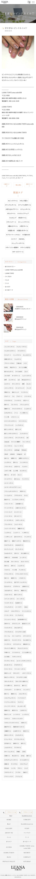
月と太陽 (6, 561)
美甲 (5, 379)
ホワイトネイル (23, 421)
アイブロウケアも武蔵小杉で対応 (13, 138)
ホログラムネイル (8, 545)
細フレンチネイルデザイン (11, 433)
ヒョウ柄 (15, 470)
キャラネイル (7, 644)
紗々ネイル (17, 685)
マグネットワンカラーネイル (11, 722)
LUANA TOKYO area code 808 (10, 175)
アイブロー (18, 772)
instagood (19, 454)
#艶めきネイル (13, 226)
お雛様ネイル (7, 731)
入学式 (23, 751)
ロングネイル (23, 470)
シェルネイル (21, 565)
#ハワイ (14, 239)
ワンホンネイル (8, 627)
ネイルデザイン (21, 351)
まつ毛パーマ (19, 178)
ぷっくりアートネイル (9, 706)
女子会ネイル (7, 743)
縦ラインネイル (18, 594)
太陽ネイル (7, 557)
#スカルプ (12, 218)
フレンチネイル (24, 462)
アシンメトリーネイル (10, 619)
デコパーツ (19, 396)
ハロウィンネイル (20, 520)
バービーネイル (8, 516)
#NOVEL (22, 239)
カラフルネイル (17, 644)
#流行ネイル (24, 226)
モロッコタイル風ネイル (22, 681)
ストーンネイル (20, 598)
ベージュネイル (8, 495)
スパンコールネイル (9, 598)
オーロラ (13, 475)
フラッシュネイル (24, 404)
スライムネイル (27, 636)
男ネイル (15, 462)
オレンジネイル (8, 450)
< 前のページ (7, 185)
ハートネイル (16, 714)
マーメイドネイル (8, 508)
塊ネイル (6, 475)
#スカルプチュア (23, 213)
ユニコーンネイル (8, 483)
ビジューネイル (8, 739)
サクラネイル (17, 747)
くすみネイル (22, 578)
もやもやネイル (8, 413)
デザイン (20, 768)
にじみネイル (27, 408)
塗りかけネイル (18, 536)
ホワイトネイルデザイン (10, 421)
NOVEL (6, 367)
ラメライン (20, 702)
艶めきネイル (26, 541)
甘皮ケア (25, 772)
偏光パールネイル (16, 541)
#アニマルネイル (10, 205)
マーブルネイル (19, 615)
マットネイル (25, 479)
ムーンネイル (23, 557)
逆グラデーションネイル (20, 582)
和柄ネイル (14, 458)
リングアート (16, 532)
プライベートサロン (9, 363)
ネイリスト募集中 (15, 441)
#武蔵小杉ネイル (22, 230)
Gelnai (26, 607)
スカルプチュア (24, 764)
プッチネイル (22, 570)
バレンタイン (26, 689)
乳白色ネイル (19, 603)
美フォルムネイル (8, 371)
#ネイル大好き (25, 247)
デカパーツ (7, 396)
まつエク (12, 178)
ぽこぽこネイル (8, 665)
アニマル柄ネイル (26, 652)
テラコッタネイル (8, 574)
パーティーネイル (8, 615)
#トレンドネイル (24, 222)
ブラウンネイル (18, 495)
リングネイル (7, 532)
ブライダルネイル (8, 632)
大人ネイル (7, 384)
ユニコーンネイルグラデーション (12, 487)
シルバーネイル (18, 524)
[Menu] (33, 2)
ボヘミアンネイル (20, 437)
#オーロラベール (18, 252)
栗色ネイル (14, 694)
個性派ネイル (26, 644)
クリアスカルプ (21, 698)
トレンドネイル (17, 355)
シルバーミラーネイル (10, 528)
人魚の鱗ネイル (19, 504)
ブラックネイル (8, 524)
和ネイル (6, 458)
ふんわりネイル (8, 747)
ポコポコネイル (18, 665)
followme (24, 450)
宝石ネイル (26, 731)
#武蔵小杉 (11, 230)
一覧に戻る (18, 185)
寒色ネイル (24, 590)
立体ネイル (24, 722)
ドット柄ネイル (24, 413)
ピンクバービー (18, 512)
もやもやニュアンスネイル (11, 760)
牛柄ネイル (7, 652)
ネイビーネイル (8, 669)
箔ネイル (6, 578)
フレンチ (29, 388)
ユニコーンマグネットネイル (24, 660)
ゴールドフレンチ (20, 388)
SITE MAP (27, 861)
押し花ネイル (15, 755)
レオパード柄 (7, 470)
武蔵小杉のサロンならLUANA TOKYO (14, 132)
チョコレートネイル (22, 346)
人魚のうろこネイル (20, 508)
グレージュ (7, 636)
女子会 (22, 755)
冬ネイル (16, 590)
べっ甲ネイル (25, 532)
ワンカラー (25, 466)
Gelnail (6, 454)
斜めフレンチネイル (9, 677)
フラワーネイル (8, 466)
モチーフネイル (15, 561)
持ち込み (6, 768)
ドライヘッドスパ (8, 776)
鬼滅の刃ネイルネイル (18, 727)
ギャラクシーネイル (9, 660)
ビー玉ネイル (17, 689)
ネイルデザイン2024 (22, 677)
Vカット (20, 475)
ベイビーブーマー (8, 504)
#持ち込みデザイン (12, 209)
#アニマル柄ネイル (24, 205)
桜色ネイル (16, 743)
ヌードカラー (19, 607)
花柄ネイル (7, 755)
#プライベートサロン (13, 235)
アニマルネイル (16, 652)
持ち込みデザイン (26, 379)
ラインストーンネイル (19, 669)
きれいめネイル (18, 627)
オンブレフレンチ (8, 549)
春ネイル (24, 685)
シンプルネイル (19, 425)
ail (24, 454)
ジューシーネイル (18, 446)
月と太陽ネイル (25, 553)
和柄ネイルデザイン (24, 458)
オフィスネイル (16, 384)
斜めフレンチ (7, 714)
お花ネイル (17, 466)
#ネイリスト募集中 (12, 247)
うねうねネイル (8, 590)
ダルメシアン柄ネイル (10, 648)
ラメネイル (7, 570)
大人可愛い (7, 656)
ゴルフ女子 (7, 375)
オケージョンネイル (9, 751)
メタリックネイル (8, 388)
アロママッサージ (8, 772)
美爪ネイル (15, 710)
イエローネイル (8, 594)
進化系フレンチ (26, 623)
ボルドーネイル (25, 561)
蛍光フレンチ (7, 673)
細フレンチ (18, 429)
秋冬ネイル (22, 491)
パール (16, 413)
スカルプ (6, 611)
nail (19, 379)
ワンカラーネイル (8, 603)
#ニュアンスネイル (18, 243)
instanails (6, 441)
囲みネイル (7, 499)
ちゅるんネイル (8, 553)
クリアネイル (24, 392)
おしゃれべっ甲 (21, 706)
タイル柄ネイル (8, 685)
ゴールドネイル (8, 582)
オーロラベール (16, 375)
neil (27, 437)
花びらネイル (7, 586)
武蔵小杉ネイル (8, 359)
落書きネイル (21, 528)
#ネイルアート (11, 222)
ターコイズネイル (8, 520)
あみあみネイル (19, 545)
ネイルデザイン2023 (20, 632)
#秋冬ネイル (22, 218)
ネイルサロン (14, 764)
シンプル (13, 768)
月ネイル (16, 553)
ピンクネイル (12, 379)
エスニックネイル (8, 437)
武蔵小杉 (6, 764)
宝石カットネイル (8, 735)
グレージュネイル (16, 636)
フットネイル (17, 400)
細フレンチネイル (8, 429)
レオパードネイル (26, 673)
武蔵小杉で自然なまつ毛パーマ (12, 161)
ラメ (13, 396)
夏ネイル (6, 404)
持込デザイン (13, 367)
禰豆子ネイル (7, 727)
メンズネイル (7, 462)
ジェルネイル (17, 359)
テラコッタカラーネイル (22, 574)
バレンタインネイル (9, 346)
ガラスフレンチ (16, 623)
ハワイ (25, 363)
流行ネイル (7, 623)
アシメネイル (27, 536)
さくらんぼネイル (24, 760)
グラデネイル (16, 586)
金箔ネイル (14, 578)
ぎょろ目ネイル (27, 640)
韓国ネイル (7, 408)
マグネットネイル (16, 656)
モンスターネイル (16, 640)
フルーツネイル (26, 441)
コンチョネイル (24, 433)
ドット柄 (6, 417)
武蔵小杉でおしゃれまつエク (11, 155)
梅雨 (23, 384)
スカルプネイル (23, 694)
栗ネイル (6, 694)
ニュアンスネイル (26, 375)
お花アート (26, 400)
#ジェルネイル (25, 209)
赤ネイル (13, 565)
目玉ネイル (7, 640)
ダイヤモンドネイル (19, 739)
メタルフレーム (15, 417)
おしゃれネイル (27, 355)
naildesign (16, 450)
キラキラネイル (8, 400)
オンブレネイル (19, 549)
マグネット (7, 718)
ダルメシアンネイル (23, 648)
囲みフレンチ (15, 392)
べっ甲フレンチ (8, 536)
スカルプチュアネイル (10, 698)
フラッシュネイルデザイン (11, 491)
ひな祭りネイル (17, 731)
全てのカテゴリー (10, 266)
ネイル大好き (19, 371)
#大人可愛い (24, 201)
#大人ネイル (11, 213)
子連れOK (19, 363)
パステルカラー (8, 689)
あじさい (29, 384)
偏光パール (7, 541)
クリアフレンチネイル (10, 702)
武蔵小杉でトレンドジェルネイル (13, 144)
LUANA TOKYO (22, 175)
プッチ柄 (14, 570)
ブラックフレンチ (8, 425)
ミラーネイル (27, 396)
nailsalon (12, 454)
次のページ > (29, 185)
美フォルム (17, 479)
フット (8, 178)
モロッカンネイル (8, 681)
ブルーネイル (14, 404)
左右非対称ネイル (22, 619)
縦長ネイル (7, 710)
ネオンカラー (16, 673)
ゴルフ (26, 371)
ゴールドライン (8, 479)
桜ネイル (23, 743)
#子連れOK (26, 235)
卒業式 (18, 751)
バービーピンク (8, 512)
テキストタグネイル (17, 408)
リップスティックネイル (18, 499)
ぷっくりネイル (8, 446)
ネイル (26, 495)
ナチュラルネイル (8, 607)
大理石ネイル (25, 586)
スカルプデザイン (15, 611)
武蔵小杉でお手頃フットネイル (12, 149)
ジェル (3, 178)
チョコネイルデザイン (10, 351)
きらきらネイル (19, 735)
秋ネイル (6, 565)
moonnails (15, 557)
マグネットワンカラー (17, 718)
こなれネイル (23, 710)
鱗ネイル (29, 755)
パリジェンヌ (19, 776)
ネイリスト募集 (23, 367)
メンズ (26, 768)
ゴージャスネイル (26, 611)
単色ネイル (7, 392)
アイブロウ (29, 175)
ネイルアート (7, 355)
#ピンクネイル (13, 201)
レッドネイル (25, 714)
